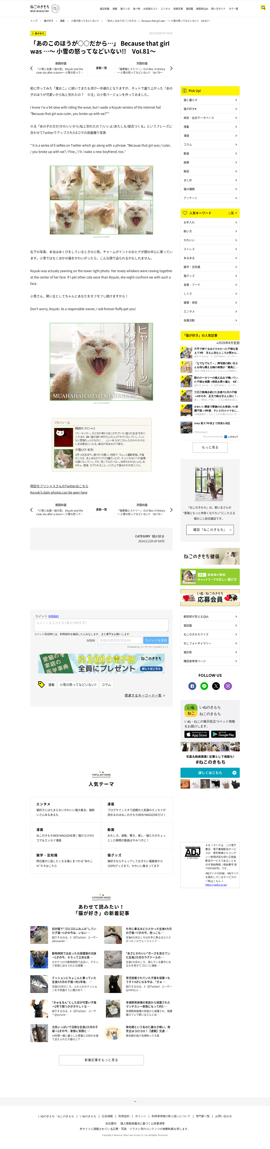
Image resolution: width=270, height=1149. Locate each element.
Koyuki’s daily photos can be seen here (58, 492)
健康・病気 (190, 302)
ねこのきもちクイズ (196, 634)
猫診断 (188, 652)
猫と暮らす (190, 100)
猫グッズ (189, 276)
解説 (186, 171)
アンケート (190, 198)
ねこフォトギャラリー (197, 643)
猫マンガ (125, 9)
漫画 (186, 135)
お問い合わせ (223, 1116)
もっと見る (210, 447)
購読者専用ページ (195, 661)
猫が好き (48, 21)
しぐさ (188, 293)
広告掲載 (107, 1116)
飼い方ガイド (218, 9)
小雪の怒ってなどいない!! (85, 21)
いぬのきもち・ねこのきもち (56, 1116)
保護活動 (189, 320)
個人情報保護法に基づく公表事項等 (142, 1123)
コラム (106, 684)
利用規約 (123, 1116)
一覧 (231, 213)
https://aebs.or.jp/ (216, 884)
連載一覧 (101, 68)
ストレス (189, 249)
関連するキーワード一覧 (143, 695)
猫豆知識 (104, 9)
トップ (33, 21)
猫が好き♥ (190, 109)
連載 (114, 9)
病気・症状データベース (199, 118)
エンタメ (165, 9)
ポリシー (140, 1116)
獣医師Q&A (202, 9)
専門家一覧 (203, 1116)
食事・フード (192, 285)
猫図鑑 (189, 9)
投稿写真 (178, 9)
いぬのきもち (88, 1116)
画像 (186, 162)
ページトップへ (135, 1101)
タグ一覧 (233, 9)
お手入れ (189, 222)
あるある (189, 258)
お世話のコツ (150, 9)
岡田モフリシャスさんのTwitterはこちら (59, 486)
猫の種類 (189, 189)
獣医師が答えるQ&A (196, 616)
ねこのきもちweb (101, 236)
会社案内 (110, 1123)
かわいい (189, 240)
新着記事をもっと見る (101, 1059)
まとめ (188, 180)
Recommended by (213, 436)
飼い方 (188, 231)
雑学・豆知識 (192, 267)
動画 (186, 153)
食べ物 (136, 9)
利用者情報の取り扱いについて (171, 1116)
